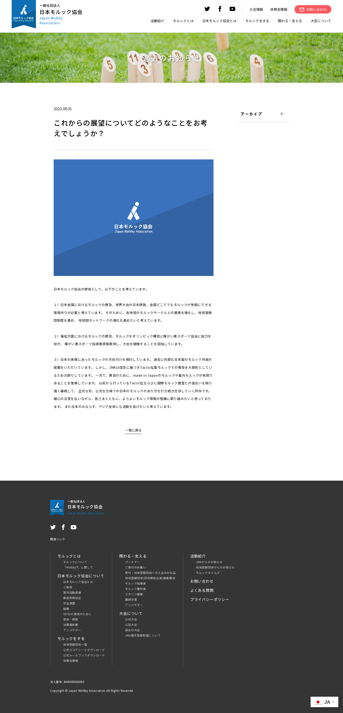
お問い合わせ (202, 581)
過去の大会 (132, 630)
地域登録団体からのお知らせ (215, 567)
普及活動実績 (72, 592)
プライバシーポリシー (209, 599)
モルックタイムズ (208, 573)
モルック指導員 (135, 583)
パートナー (132, 562)
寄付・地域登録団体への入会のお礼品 (150, 573)
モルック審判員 (135, 589)
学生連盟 (69, 603)
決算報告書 (70, 625)
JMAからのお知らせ (209, 562)
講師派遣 (131, 599)
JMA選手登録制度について (143, 635)
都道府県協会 (72, 598)
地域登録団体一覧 (75, 644)
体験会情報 (278, 9)
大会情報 (256, 9)
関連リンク (57, 539)
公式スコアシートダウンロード (84, 650)
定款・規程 (70, 619)
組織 (66, 608)
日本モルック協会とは (78, 582)
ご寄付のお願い (135, 567)
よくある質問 (202, 590)
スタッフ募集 (134, 594)
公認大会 (131, 625)
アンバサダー (72, 630)
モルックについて (75, 562)
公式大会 (131, 619)
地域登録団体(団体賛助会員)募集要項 (150, 578)
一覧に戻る (133, 430)
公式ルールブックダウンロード (84, 655)
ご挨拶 (67, 587)
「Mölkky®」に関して (78, 567)
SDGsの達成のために (77, 614)
